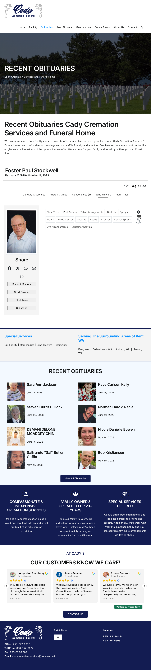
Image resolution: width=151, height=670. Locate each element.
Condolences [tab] (81, 194)
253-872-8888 (21, 644)
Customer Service (82, 226)
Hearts (93, 219)
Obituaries (61, 344)
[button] (142, 27)
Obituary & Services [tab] (34, 194)
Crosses (105, 219)
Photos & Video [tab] (58, 194)
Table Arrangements (92, 212)
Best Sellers (70, 212)
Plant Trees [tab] (122, 194)
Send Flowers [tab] (103, 194)
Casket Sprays (122, 219)
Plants (50, 219)
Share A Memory (21, 284)
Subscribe (21, 308)
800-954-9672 (24, 648)
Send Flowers (21, 292)
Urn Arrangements (57, 226)
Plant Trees (22, 300)
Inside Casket (65, 219)
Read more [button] (15, 598)
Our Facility (10, 344)
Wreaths (81, 219)
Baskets (111, 212)
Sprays (124, 212)
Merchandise (27, 344)
